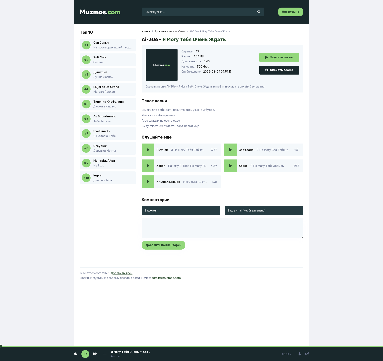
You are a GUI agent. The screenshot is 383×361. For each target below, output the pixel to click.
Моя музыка (290, 12)
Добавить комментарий (163, 245)
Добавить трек (121, 273)
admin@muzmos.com (166, 278)
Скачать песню (281, 70)
